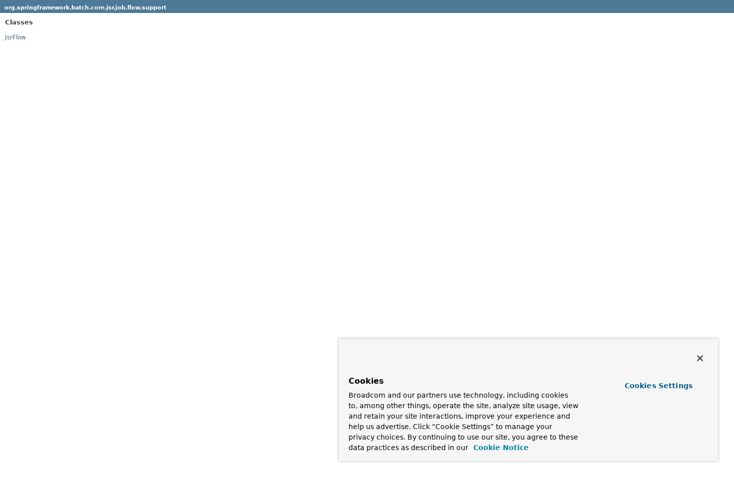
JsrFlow (15, 37)
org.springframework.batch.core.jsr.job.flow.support (85, 7)
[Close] (700, 358)
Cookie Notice (500, 448)
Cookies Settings (659, 386)
